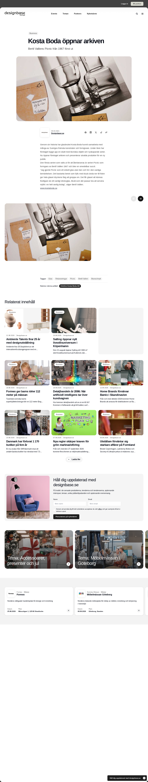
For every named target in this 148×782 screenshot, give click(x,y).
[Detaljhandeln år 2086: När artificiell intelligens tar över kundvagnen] (73, 383)
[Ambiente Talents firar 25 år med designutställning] (27, 329)
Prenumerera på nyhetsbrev (66, 517)
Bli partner (137, 4)
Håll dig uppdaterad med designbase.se (125, 778)
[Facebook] (85, 132)
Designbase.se (57, 133)
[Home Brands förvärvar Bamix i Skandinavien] (120, 381)
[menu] (142, 14)
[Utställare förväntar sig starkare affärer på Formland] (120, 431)
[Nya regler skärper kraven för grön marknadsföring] (73, 431)
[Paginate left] (133, 198)
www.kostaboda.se (48, 188)
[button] (68, 564)
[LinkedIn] (90, 132)
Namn (55, 499)
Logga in (124, 4)
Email (90, 499)
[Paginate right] (140, 198)
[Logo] (15, 13)
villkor (100, 509)
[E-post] (101, 132)
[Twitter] (95, 132)
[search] (137, 14)
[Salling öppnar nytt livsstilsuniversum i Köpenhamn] (73, 331)
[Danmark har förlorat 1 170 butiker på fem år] (27, 431)
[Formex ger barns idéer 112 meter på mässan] (27, 381)
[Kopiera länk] (106, 132)
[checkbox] (54, 510)
